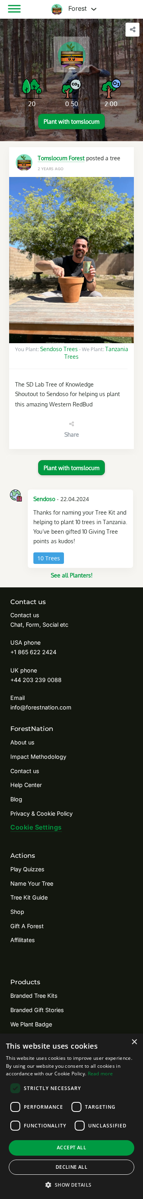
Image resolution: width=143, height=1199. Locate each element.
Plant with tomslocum (71, 121)
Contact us (24, 771)
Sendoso (44, 498)
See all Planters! (72, 575)
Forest (77, 9)
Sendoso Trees (59, 348)
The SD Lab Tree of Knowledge (54, 384)
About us (22, 742)
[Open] (14, 9)
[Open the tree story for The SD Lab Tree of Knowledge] (71, 260)
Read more (100, 1073)
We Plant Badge (31, 1024)
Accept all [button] (71, 1147)
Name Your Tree (31, 883)
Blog (16, 799)
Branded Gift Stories (37, 1010)
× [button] (134, 1042)
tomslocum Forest (61, 157)
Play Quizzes (27, 869)
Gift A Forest (27, 926)
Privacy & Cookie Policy (41, 813)
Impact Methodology (38, 756)
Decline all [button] (71, 1167)
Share (71, 434)
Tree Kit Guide (29, 897)
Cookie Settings (36, 827)
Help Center (26, 784)
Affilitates (22, 940)
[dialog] (71, 1116)
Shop (17, 911)
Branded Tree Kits (34, 995)
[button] (71, 1185)
